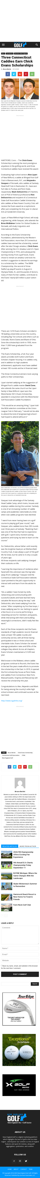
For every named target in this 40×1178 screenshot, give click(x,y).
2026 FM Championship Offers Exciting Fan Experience (23, 854)
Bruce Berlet (7, 69)
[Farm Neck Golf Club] (6, 907)
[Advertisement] (20, 21)
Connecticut (9, 53)
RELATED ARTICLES (9, 846)
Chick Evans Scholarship (25, 752)
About (16, 1169)
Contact (23, 1169)
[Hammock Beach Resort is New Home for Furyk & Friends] (6, 897)
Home (3, 50)
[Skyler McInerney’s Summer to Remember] (6, 886)
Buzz (3, 53)
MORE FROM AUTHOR (28, 846)
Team (30, 1169)
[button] (37, 45)
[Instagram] (20, 1161)
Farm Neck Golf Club (22, 905)
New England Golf (7, 758)
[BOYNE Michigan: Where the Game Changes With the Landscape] (6, 876)
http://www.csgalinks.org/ (11, 700)
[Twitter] (26, 1161)
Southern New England (21, 53)
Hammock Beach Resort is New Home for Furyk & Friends (24, 896)
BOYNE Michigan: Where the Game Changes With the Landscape (25, 875)
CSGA (23, 755)
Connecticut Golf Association (10, 755)
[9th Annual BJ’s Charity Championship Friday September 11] (6, 865)
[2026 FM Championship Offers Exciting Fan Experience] (6, 854)
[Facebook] (14, 1161)
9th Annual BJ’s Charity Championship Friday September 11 (23, 865)
